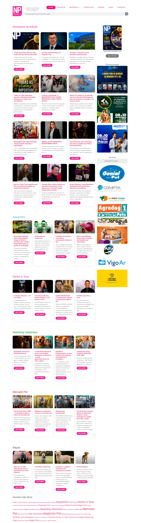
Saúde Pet (33, 520)
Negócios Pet (52, 513)
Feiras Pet (89, 7)
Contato (121, 7)
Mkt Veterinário (36, 514)
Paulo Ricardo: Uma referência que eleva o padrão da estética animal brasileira (81, 143)
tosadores (44, 520)
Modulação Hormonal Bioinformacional (21, 352)
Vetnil (49, 520)
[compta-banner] (109, 193)
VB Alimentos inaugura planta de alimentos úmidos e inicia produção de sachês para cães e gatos (85, 414)
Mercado (79, 509)
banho (75, 502)
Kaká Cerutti (29, 509)
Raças (81, 517)
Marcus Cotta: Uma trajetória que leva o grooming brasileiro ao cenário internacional (26, 186)
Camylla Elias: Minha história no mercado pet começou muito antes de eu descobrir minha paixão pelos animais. (53, 187)
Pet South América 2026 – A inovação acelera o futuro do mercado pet (22, 413)
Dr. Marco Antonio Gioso (19, 505)
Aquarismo (62, 501)
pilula (89, 514)
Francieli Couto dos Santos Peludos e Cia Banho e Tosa (42, 297)
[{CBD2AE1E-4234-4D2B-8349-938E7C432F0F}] (112, 225)
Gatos (89, 505)
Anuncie (61, 7)
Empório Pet (54, 505)
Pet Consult (76, 514)
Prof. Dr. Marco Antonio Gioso (69, 517)
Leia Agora (19, 69)
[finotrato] (112, 243)
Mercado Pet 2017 (23, 514)
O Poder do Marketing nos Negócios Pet (51, 53)
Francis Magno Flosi (79, 505)
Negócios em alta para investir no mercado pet (43, 412)
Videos (101, 7)
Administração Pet (23, 502)
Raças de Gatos (23, 520)
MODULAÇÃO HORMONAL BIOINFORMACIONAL (52, 142)
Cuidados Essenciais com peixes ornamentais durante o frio (64, 239)
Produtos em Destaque (23, 517)
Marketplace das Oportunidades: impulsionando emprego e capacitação (25, 143)
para (71, 514)
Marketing (37, 509)
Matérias (73, 7)
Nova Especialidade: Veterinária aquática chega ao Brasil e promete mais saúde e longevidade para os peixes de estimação (22, 240)
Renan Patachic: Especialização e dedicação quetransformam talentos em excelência (82, 186)
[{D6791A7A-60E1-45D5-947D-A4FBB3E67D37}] (112, 182)
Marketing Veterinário (51, 509)
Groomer (21, 509)
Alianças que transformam (60, 412)
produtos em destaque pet (41, 517)
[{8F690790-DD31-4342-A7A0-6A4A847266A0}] (112, 268)
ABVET (15, 502)
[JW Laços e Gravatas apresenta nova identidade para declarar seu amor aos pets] (112, 286)
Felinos (68, 505)
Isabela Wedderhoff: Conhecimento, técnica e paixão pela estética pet (64, 298)
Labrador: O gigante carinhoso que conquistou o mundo (63, 468)
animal (53, 502)
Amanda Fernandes (45, 502)
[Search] (126, 13)
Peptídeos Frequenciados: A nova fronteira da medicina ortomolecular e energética (64, 355)
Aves (71, 502)
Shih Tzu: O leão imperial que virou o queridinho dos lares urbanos (21, 469)
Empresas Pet (44, 505)
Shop (110, 7)
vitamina (53, 520)
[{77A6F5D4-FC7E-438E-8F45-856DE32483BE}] (112, 202)
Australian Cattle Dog (42, 467)
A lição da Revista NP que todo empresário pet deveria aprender (25, 53)
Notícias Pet (65, 514)
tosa (40, 520)
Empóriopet (61, 505)
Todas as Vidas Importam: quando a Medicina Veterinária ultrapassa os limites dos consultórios (25, 98)
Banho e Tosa (86, 501)
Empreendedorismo (32, 505)
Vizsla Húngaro (82, 467)
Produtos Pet (53, 517)
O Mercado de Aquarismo (40, 237)
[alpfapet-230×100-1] (109, 254)
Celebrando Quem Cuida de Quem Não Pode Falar (84, 353)
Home (51, 7)
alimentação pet (33, 502)
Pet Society (83, 514)
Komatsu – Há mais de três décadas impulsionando (79, 53)
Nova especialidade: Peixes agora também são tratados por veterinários (84, 239)
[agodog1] (112, 216)
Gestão (15, 509)
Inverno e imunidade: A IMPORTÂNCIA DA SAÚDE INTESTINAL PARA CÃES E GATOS (52, 98)
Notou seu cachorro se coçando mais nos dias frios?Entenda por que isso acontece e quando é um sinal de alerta (82, 98)
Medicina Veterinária (69, 509)
